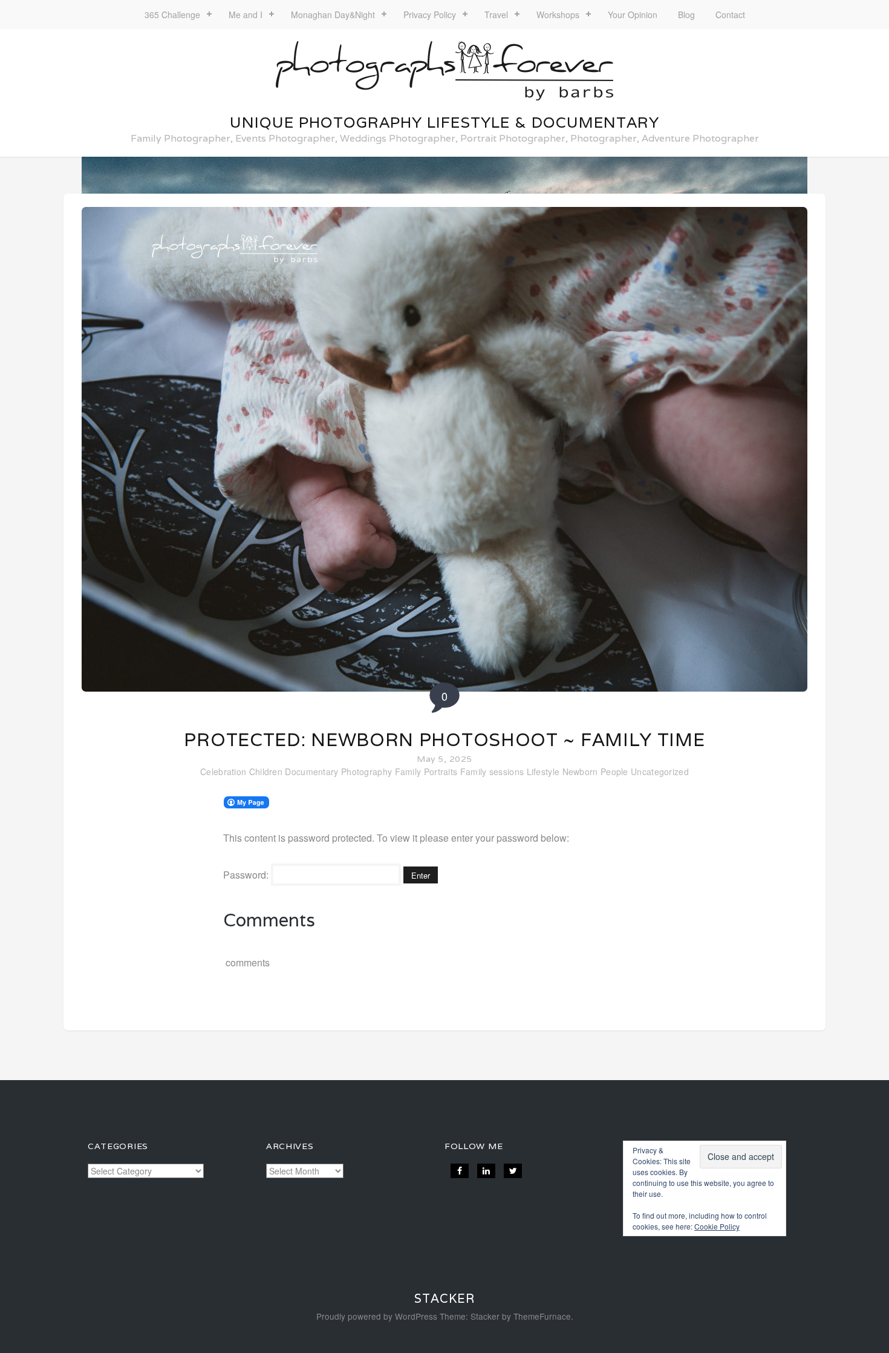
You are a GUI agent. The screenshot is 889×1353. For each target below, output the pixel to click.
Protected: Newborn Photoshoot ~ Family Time (444, 740)
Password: (247, 875)
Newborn (580, 771)
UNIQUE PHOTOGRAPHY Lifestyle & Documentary (444, 122)
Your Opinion (632, 14)
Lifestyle (543, 771)
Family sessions (492, 771)
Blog (686, 14)
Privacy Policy (429, 14)
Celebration (223, 771)
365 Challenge (172, 14)
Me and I (245, 14)
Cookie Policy (717, 1226)
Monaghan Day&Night (333, 14)
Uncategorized (660, 771)
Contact (730, 14)
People (614, 771)
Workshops (557, 14)
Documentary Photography (338, 771)
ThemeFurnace (542, 1316)
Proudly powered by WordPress (376, 1316)
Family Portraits (426, 771)
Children (265, 771)
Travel (496, 14)
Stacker (444, 1298)
